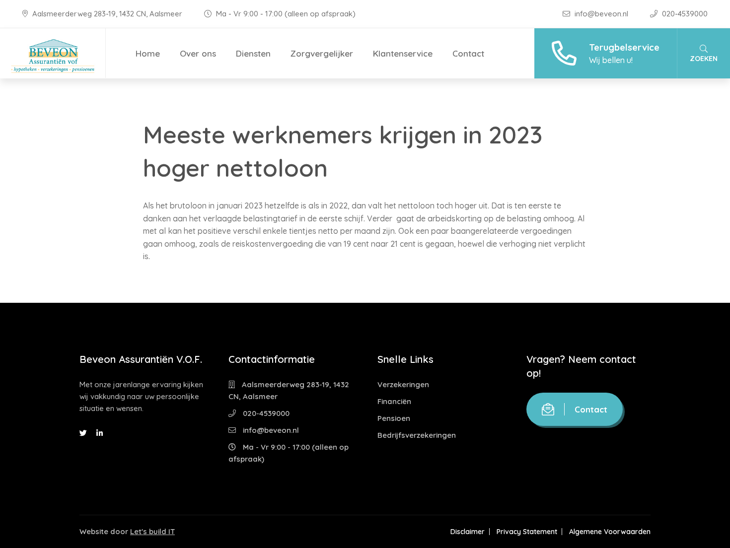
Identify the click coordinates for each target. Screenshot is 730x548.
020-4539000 (684, 13)
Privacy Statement (527, 531)
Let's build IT (152, 531)
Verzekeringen (403, 384)
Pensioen (393, 418)
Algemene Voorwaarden (610, 531)
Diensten (253, 53)
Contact (468, 53)
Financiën (394, 401)
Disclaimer (467, 531)
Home (148, 53)
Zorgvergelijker (322, 53)
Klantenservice (403, 53)
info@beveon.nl (601, 13)
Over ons (198, 53)
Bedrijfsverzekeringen (416, 435)
